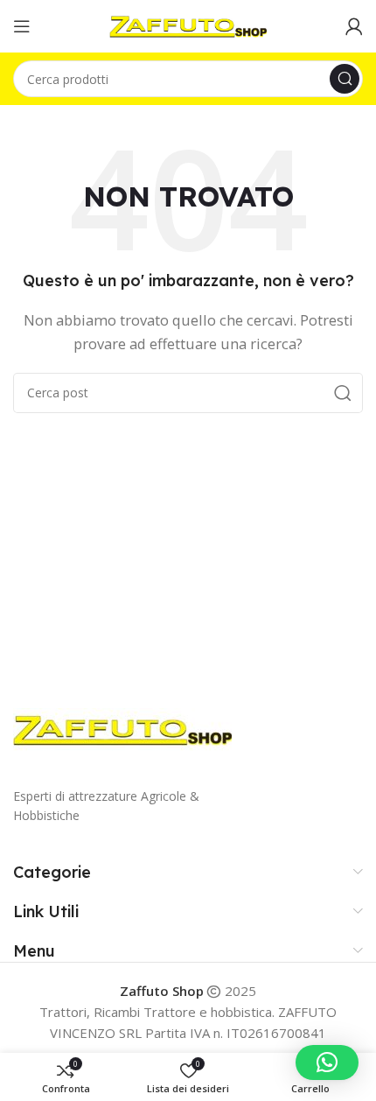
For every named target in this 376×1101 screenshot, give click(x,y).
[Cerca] (344, 79)
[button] (327, 1062)
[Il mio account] (354, 26)
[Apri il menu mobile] (21, 26)
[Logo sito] (188, 24)
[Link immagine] (122, 728)
